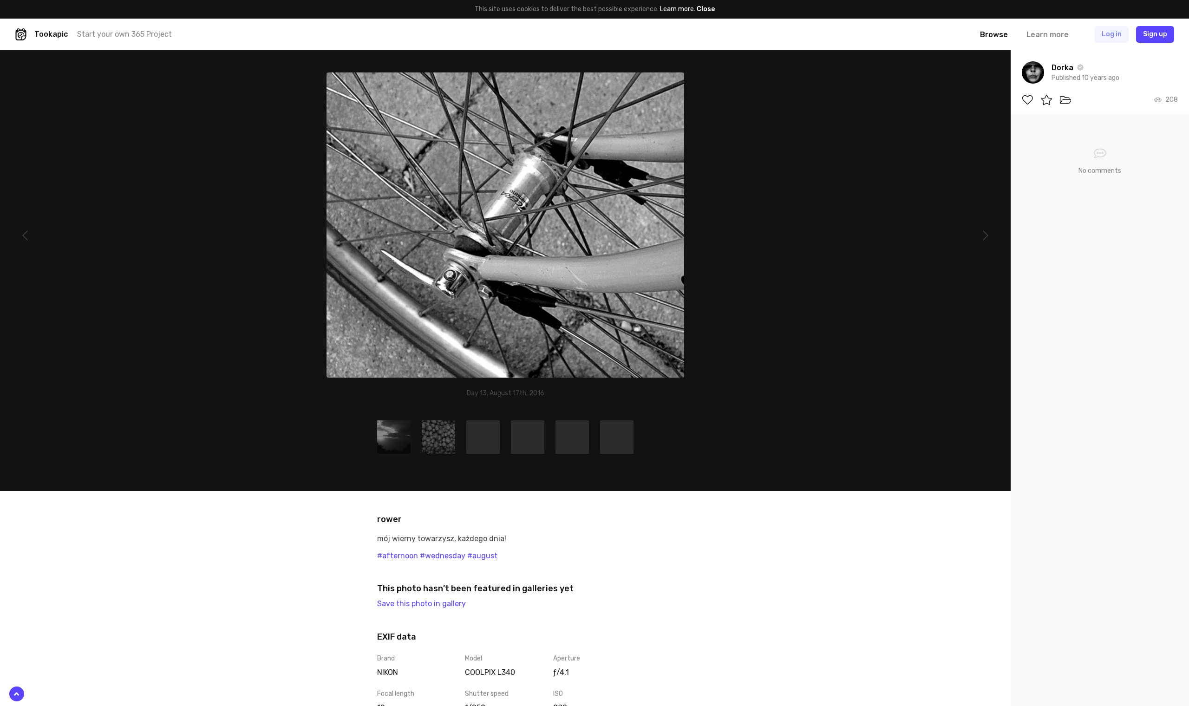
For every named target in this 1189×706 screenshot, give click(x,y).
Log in (1112, 34)
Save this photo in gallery (421, 603)
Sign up (1155, 34)
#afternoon (397, 555)
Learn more (677, 9)
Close (706, 9)
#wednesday (442, 555)
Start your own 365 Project (124, 34)
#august (482, 555)
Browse (994, 34)
